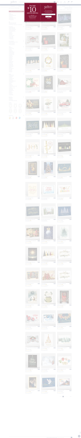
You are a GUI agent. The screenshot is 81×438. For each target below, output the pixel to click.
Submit (48, 16)
